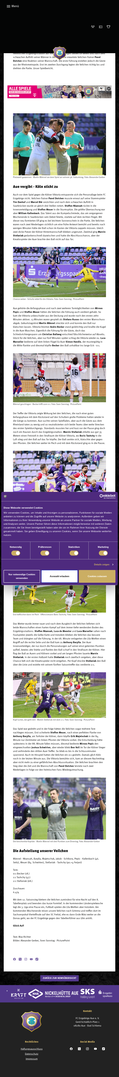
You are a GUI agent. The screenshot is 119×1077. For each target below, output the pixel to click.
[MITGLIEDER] (94, 26)
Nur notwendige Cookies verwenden (21, 576)
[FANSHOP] (109, 26)
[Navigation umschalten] (8, 6)
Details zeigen (101, 564)
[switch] (44, 553)
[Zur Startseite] (59, 53)
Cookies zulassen (97, 576)
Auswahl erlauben (59, 576)
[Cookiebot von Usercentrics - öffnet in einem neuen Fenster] (101, 496)
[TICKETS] (101, 26)
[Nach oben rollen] (112, 1070)
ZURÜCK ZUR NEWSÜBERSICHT (59, 978)
